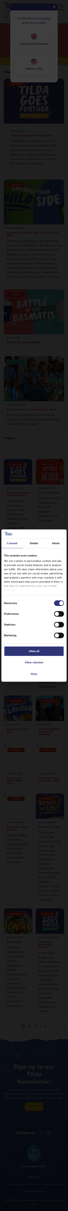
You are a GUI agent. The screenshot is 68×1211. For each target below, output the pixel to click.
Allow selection (34, 662)
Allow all (34, 651)
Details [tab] (34, 543)
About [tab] (56, 543)
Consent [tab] (12, 543)
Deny (34, 673)
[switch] (59, 614)
